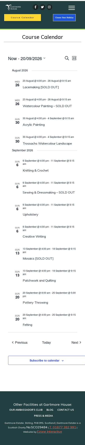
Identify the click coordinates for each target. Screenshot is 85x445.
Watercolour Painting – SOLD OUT (47, 106)
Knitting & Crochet (36, 170)
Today (46, 342)
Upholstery (30, 214)
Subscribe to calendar (44, 360)
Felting (27, 325)
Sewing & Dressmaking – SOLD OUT (49, 192)
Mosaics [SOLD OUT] (38, 258)
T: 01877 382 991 (62, 427)
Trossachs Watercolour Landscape (47, 143)
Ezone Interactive (49, 431)
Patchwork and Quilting (40, 280)
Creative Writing (34, 236)
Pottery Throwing (35, 302)
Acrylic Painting (34, 125)
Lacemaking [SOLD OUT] (41, 87)
